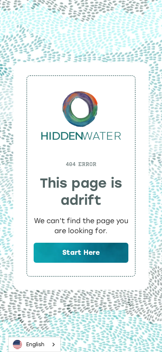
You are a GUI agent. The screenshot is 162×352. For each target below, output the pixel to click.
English (35, 344)
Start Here (81, 252)
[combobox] (34, 344)
